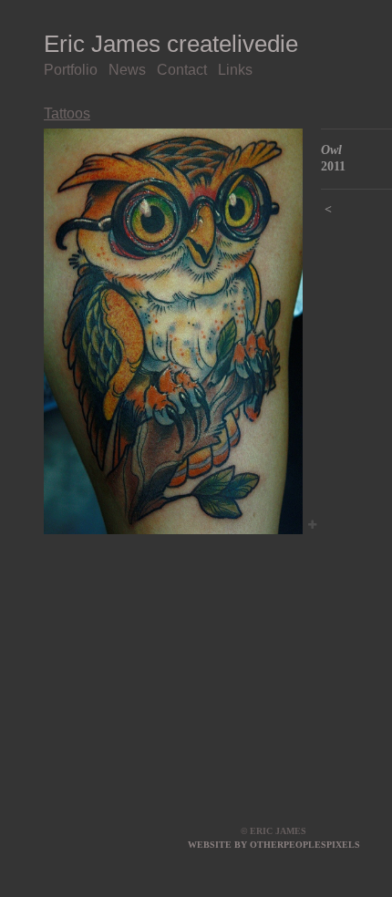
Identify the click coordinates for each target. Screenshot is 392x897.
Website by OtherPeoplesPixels (274, 845)
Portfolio (71, 69)
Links (235, 69)
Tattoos (67, 113)
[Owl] (173, 331)
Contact (182, 69)
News (127, 69)
